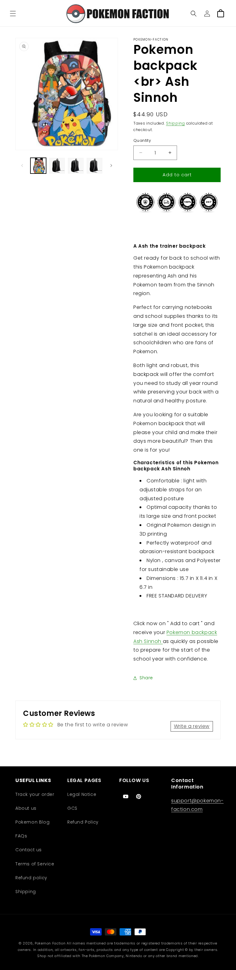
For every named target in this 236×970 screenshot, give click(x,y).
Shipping (175, 123)
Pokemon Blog (32, 822)
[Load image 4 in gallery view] (94, 166)
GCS (72, 808)
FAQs (21, 836)
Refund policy (31, 878)
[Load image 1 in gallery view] (38, 166)
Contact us (28, 850)
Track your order (34, 794)
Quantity (142, 140)
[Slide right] (111, 165)
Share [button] (146, 678)
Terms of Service (34, 864)
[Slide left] (22, 165)
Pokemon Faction (50, 943)
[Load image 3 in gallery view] (76, 166)
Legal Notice (81, 794)
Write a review (192, 726)
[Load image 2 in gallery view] (57, 166)
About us (26, 808)
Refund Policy (83, 822)
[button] (13, 13)
